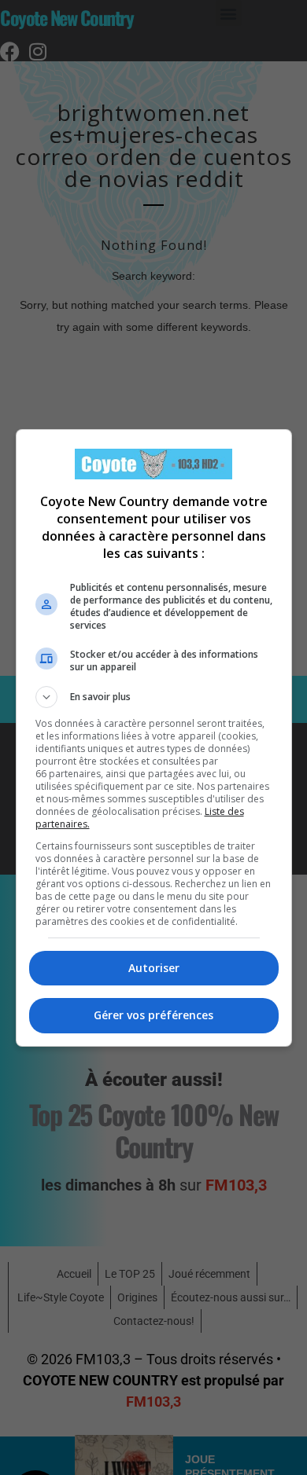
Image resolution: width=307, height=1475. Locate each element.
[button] (153, 697)
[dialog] (154, 738)
